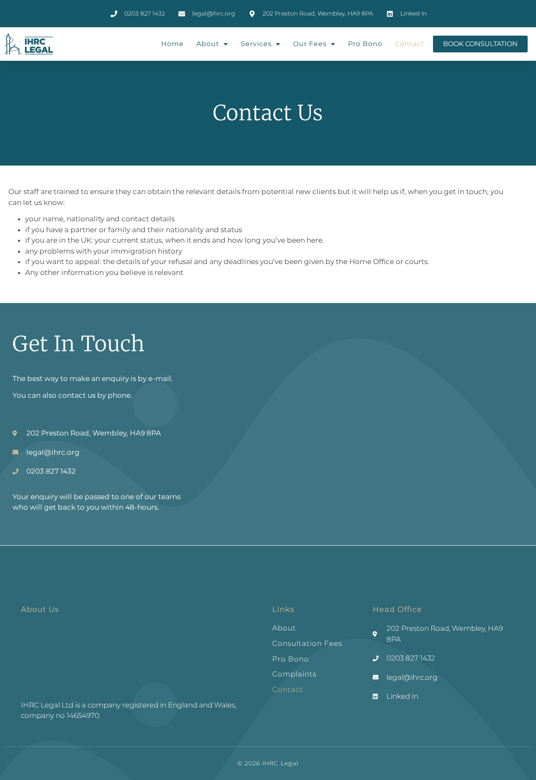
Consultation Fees (307, 643)
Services (256, 44)
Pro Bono (365, 44)
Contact (410, 44)
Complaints (294, 674)
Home (172, 44)
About (207, 44)
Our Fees (310, 44)
